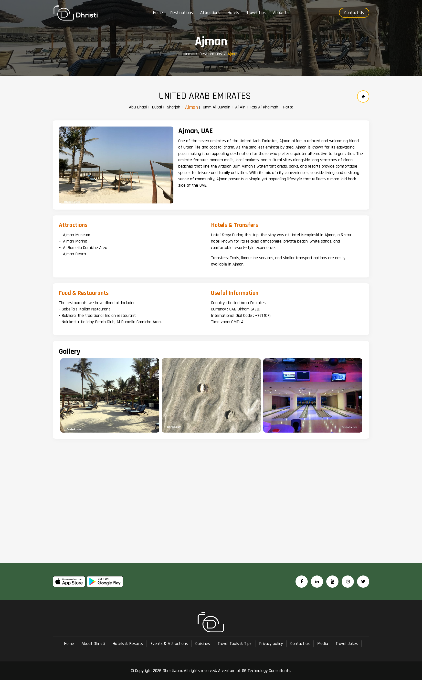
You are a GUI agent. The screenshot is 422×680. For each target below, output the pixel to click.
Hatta (288, 107)
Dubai (157, 107)
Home (189, 54)
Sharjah (173, 107)
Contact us (300, 643)
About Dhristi (93, 643)
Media (322, 643)
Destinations (210, 54)
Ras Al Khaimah (264, 107)
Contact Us (354, 12)
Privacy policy (271, 643)
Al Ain (240, 107)
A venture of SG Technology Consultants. (254, 670)
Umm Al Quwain (216, 107)
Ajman (191, 107)
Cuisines (202, 643)
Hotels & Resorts (128, 643)
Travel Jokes (347, 643)
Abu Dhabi (138, 107)
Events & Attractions (169, 643)
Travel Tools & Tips (235, 643)
